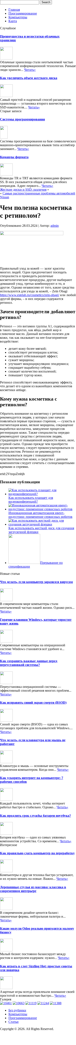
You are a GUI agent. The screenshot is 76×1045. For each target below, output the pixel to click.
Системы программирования (22, 119)
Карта (12, 21)
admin (54, 225)
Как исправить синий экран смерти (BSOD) (33, 702)
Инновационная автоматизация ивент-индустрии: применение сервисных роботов (40, 514)
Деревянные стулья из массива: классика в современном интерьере (33, 889)
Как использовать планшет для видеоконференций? (30, 499)
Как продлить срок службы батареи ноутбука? (35, 815)
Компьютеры (17, 17)
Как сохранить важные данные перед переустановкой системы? (28, 663)
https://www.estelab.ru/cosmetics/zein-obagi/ (29, 295)
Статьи (13, 1021)
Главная (14, 9)
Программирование (22, 13)
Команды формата (14, 157)
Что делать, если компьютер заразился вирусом (36, 582)
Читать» (30, 70)
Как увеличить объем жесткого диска (28, 78)
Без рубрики (17, 1010)
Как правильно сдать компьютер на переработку (37, 853)
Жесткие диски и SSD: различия (23, 189)
